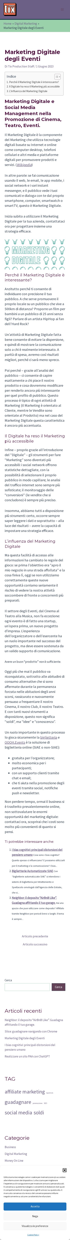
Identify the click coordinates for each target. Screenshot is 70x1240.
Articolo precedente (35, 936)
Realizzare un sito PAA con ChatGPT (27, 1056)
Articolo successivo (35, 944)
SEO (45, 1103)
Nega (35, 1216)
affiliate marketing (25, 1091)
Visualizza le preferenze (35, 1226)
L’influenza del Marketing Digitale (28, 91)
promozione (37, 1103)
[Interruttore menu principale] (62, 9)
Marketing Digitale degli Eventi (25, 1038)
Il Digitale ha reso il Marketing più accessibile (34, 86)
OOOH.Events (15, 742)
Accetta (35, 1206)
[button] (64, 1170)
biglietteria (48, 737)
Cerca (8, 980)
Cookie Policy (33, 1234)
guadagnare (18, 1102)
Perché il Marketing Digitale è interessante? (34, 82)
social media (18, 1112)
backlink (49, 1093)
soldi (39, 1112)
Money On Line (14, 1161)
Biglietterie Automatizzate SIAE (32, 871)
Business (10, 1147)
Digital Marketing (16, 1154)
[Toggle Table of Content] (56, 77)
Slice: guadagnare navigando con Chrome (31, 1031)
